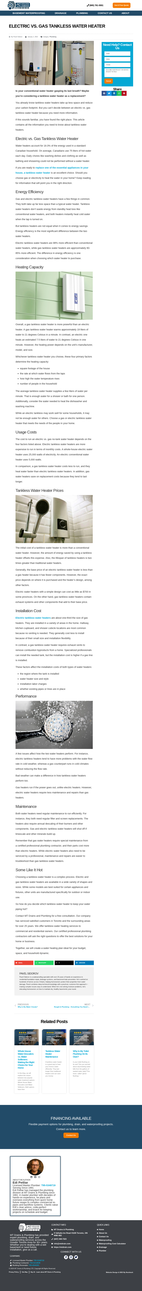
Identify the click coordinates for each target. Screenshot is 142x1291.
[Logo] (19, 5)
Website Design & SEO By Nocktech (119, 1272)
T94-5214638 (35, 1263)
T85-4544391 (34, 1265)
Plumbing (82, 13)
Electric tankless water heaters (33, 617)
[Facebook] (35, 1177)
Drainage (60, 13)
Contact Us (105, 13)
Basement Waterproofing (29, 13)
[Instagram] (39, 1177)
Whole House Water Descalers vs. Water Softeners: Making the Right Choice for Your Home (26, 1059)
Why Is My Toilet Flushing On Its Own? (81, 1054)
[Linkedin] (31, 1177)
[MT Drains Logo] (29, 1227)
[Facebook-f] (66, 1257)
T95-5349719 (48, 1185)
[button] (23, 963)
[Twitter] (76, 1257)
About (125, 13)
